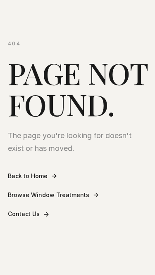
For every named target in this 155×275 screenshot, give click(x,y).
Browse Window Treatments (48, 194)
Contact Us (24, 213)
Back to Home (28, 175)
